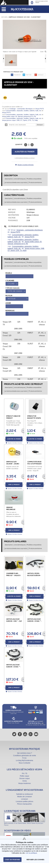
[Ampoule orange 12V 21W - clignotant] (24, 21)
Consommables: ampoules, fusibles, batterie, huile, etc (23, 110)
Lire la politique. (31, 853)
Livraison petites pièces (24, 801)
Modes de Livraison (24, 797)
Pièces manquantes (24, 804)
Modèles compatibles (34, 179)
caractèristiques (19, 179)
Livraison (24, 799)
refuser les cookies (35, 859)
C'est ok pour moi (12, 859)
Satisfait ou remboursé (24, 794)
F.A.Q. (24, 758)
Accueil (4, 17)
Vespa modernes (24, 783)
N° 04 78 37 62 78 (34, 723)
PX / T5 (24, 774)
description (9, 179)
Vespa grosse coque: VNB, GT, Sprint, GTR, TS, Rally (20, 120)
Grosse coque (24, 778)
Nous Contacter (24, 763)
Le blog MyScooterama (24, 760)
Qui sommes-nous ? (24, 753)
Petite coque (24, 776)
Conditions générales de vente (24, 756)
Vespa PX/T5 (39, 108)
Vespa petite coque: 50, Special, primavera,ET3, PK (19, 116)
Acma (24, 781)
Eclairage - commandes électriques (21, 108)
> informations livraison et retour (25, 158)
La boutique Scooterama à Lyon (24, 817)
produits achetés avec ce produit (16, 183)
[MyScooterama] (22, 9)
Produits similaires (35, 183)
